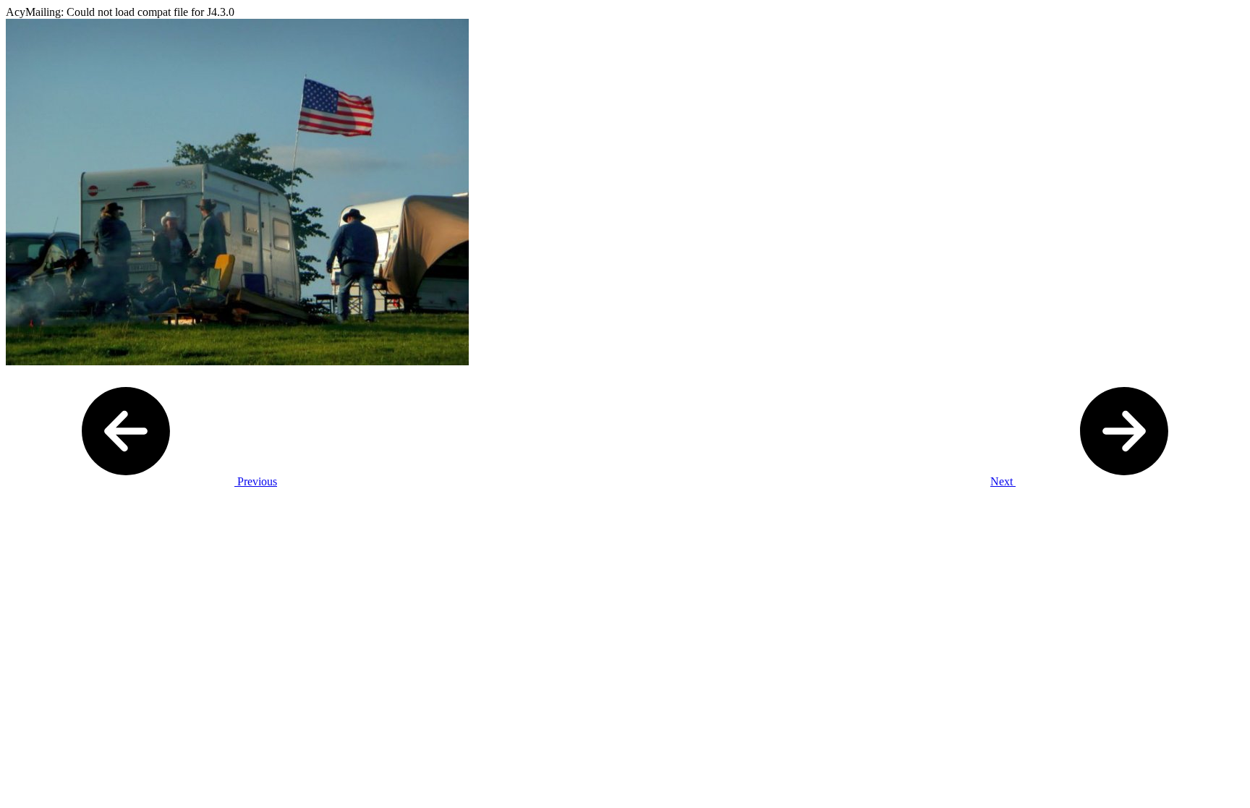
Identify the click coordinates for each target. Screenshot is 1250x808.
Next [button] (1003, 481)
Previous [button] (255, 481)
